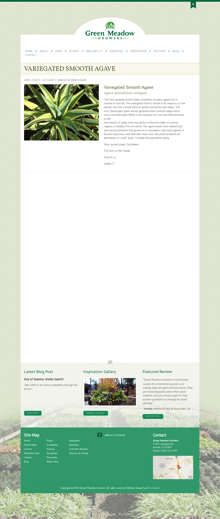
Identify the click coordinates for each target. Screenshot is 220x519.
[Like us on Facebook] (111, 435)
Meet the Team (32, 453)
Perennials (52, 457)
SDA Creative (153, 487)
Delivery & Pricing (78, 453)
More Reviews (153, 416)
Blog (176, 51)
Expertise (116, 51)
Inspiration (138, 51)
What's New (52, 461)
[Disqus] (80, 222)
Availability (94, 51)
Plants (74, 51)
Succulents (49, 80)
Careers (28, 448)
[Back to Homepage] (110, 30)
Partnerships (30, 444)
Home (29, 51)
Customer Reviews (78, 448)
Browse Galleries (95, 413)
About (44, 51)
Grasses (51, 448)
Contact (31, 55)
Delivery (159, 51)
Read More (32, 413)
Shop (58, 51)
